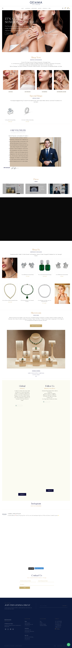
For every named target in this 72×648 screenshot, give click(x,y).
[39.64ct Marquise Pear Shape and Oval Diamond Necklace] (44, 291)
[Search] (3, 8)
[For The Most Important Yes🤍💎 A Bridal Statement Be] (10, 522)
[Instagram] (8, 629)
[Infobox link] (11, 168)
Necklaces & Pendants (43, 625)
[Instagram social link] (26, 167)
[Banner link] (13, 189)
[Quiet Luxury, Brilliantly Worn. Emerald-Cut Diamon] (61, 552)
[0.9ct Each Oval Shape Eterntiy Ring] (27, 111)
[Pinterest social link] (28, 167)
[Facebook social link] (24, 167)
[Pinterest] (13, 629)
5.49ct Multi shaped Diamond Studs (28, 274)
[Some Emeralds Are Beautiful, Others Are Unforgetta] (10, 552)
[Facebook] (5, 629)
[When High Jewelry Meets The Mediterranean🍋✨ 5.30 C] (61, 522)
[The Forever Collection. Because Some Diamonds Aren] (44, 561)
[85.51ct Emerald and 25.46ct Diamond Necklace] (27, 291)
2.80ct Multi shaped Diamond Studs (62, 274)
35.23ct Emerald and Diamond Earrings (44, 274)
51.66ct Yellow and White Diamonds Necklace (10, 300)
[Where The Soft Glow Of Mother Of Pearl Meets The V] (44, 532)
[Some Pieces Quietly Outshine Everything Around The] (27, 542)
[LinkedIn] (10, 629)
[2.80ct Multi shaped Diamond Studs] (62, 266)
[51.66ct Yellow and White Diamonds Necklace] (10, 291)
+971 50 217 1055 (58, 622)
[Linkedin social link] (30, 167)
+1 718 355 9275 (58, 625)
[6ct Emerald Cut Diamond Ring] (10, 111)
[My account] (63, 8)
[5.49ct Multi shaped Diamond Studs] (28, 266)
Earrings (41, 622)
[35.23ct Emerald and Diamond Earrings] (45, 266)
